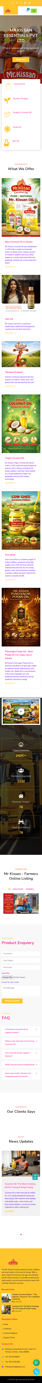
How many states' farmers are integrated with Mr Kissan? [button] (18, 1075)
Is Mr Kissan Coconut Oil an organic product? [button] (16, 1031)
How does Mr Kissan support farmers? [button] (17, 1054)
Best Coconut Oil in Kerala (18, 241)
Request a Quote (12, 1001)
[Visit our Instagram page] (21, 3)
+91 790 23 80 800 (12, 1362)
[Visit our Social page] (13, 3)
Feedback (7, 1329)
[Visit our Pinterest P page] (17, 3)
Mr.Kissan (31, 1379)
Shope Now (21, 60)
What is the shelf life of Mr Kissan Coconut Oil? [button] (19, 1043)
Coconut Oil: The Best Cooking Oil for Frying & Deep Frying (25, 1307)
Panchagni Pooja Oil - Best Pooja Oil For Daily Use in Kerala (19, 655)
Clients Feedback (10, 1333)
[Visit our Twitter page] (29, 3)
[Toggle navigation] (34, 10)
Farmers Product (14, 372)
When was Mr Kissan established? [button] (20, 1064)
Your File (5, 973)
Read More (9, 267)
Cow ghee (10, 554)
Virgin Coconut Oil (14, 458)
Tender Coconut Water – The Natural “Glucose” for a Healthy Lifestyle (26, 1296)
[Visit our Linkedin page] (25, 3)
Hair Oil (9, 319)
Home (5, 1324)
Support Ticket (9, 1338)
